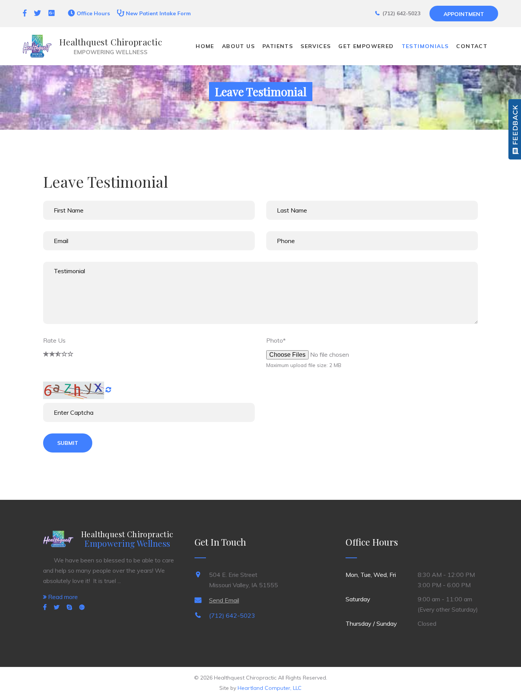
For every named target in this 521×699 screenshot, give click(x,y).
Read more (62, 597)
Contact (471, 46)
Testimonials (425, 46)
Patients (277, 46)
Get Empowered (366, 46)
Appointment (464, 14)
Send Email (224, 600)
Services (316, 46)
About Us (238, 46)
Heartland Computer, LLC (270, 688)
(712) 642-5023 (232, 615)
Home (205, 46)
